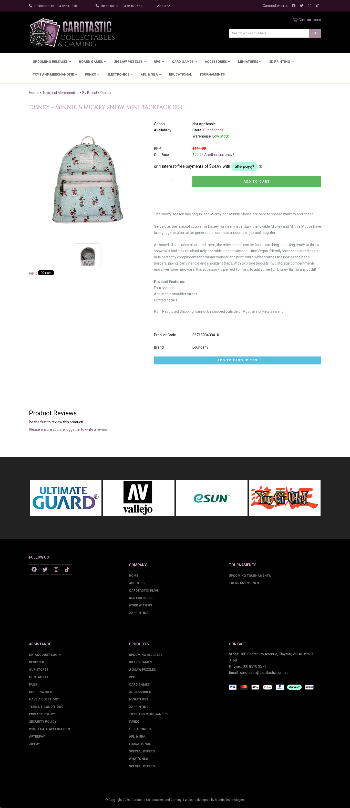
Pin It (33, 273)
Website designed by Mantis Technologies (215, 800)
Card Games (183, 62)
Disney (105, 93)
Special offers (142, 766)
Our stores (38, 669)
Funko (91, 74)
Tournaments (212, 74)
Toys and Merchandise (54, 74)
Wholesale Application (49, 729)
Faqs (33, 684)
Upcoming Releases (50, 62)
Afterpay (37, 736)
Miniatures (248, 62)
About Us (137, 583)
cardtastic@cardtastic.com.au (264, 672)
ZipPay (34, 744)
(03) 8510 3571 (254, 666)
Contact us (39, 677)
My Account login (45, 655)
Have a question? (44, 699)
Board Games (91, 62)
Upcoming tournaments (250, 576)
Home (34, 93)
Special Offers (142, 751)
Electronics (118, 74)
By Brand (89, 93)
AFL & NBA (150, 74)
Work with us (140, 605)
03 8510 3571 (132, 6)
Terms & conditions (46, 707)
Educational (180, 74)
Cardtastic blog (143, 590)
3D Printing (280, 62)
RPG (157, 62)
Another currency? (219, 155)
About (162, 6)
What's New (139, 759)
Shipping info (40, 692)
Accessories (216, 62)
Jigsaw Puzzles (128, 62)
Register (36, 662)
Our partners (140, 598)
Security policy (43, 721)
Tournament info (244, 583)
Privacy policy (42, 714)
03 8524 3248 (67, 6)
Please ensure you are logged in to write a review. (68, 429)
